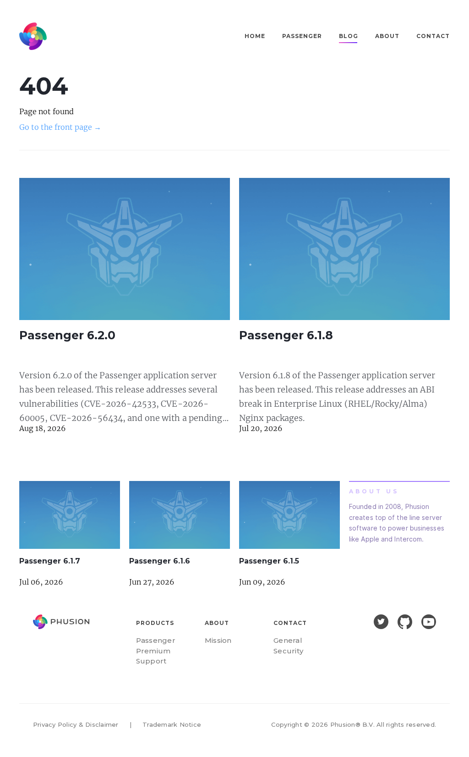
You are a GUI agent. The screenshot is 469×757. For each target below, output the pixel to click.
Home (255, 36)
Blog (348, 36)
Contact (433, 36)
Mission (218, 640)
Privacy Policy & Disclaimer (75, 724)
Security (288, 650)
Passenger (302, 36)
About (387, 36)
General (287, 640)
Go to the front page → (60, 127)
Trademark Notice (171, 724)
